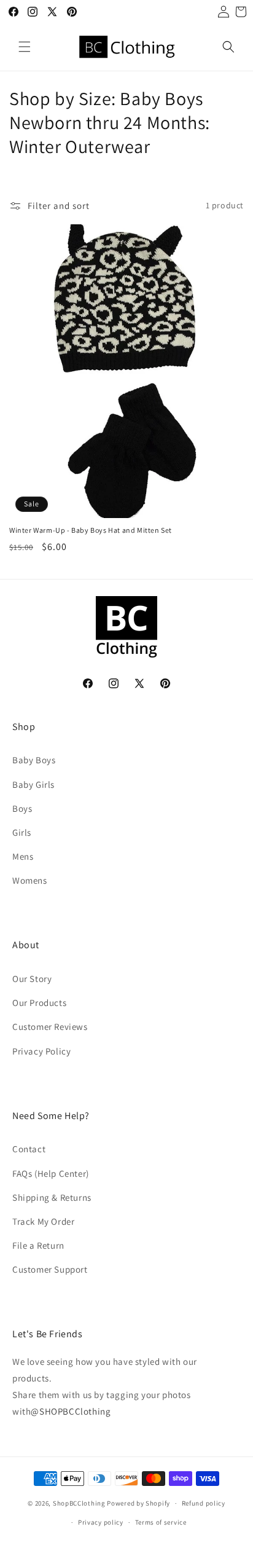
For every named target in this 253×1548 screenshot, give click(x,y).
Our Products (39, 1002)
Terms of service (161, 1522)
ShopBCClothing (79, 1503)
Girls (21, 832)
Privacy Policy (41, 1051)
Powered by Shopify (138, 1503)
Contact (28, 1149)
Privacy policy (100, 1522)
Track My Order (43, 1221)
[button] (24, 47)
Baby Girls (33, 784)
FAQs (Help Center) (50, 1173)
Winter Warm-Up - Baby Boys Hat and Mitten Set (90, 530)
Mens (22, 856)
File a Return (38, 1245)
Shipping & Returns (51, 1197)
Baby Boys (33, 760)
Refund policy (203, 1503)
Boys (22, 808)
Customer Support (50, 1269)
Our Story (32, 978)
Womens (29, 880)
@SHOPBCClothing (71, 1411)
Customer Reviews (50, 1026)
